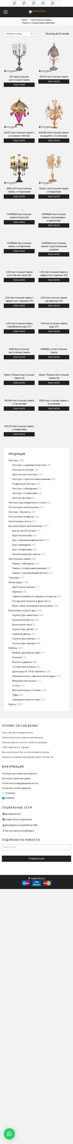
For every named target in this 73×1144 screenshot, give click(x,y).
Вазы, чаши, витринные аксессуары (32, 605)
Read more (19, 84)
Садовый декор (21, 634)
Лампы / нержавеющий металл (30, 573)
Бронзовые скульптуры (22, 610)
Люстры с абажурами (24, 488)
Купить (12, 704)
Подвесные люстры (24, 483)
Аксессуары (15, 582)
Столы (16, 685)
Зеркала (17, 591)
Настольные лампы (19, 558)
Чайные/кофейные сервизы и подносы (34, 596)
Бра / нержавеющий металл (28, 540)
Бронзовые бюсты (23, 619)
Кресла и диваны (22, 662)
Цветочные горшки (23, 587)
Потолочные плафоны (21, 516)
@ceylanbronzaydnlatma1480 (21, 825)
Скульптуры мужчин (23, 638)
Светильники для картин (26, 554)
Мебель (12, 648)
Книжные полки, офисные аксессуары (34, 676)
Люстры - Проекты (19, 512)
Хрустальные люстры (25, 474)
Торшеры (14, 577)
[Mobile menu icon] (5, 12)
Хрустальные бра (22, 535)
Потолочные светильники (23, 507)
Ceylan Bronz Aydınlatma (18, 819)
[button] (9, 1133)
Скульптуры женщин (24, 643)
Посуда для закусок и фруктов (30, 601)
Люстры (13, 460)
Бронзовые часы (22, 624)
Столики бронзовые (24, 666)
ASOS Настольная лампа (53, 76)
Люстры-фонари (21, 497)
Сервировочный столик (26, 699)
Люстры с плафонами (24, 493)
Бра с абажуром (21, 544)
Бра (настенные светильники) (25, 526)
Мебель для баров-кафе (26, 652)
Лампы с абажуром (23, 563)
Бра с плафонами (22, 549)
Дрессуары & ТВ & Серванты (29, 671)
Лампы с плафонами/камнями (29, 568)
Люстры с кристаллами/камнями (31, 479)
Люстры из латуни (23, 469)
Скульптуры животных (25, 615)
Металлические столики (26, 690)
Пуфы (15, 694)
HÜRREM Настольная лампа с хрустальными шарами (54, 246)
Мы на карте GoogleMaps (19, 830)
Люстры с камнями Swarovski (29, 465)
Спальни (17, 657)
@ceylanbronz (13, 813)
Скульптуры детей (22, 629)
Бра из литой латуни (24, 530)
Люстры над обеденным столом (27, 502)
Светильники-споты (19, 521)
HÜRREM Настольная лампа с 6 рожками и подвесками (54, 217)
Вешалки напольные (24, 680)
